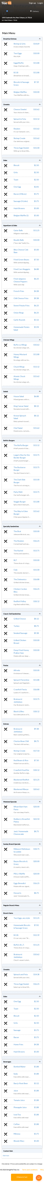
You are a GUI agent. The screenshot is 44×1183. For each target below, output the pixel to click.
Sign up (32, 3)
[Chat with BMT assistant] (39, 1178)
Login (40, 3)
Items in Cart (22, 1177)
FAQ (42, 1170)
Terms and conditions (30, 1170)
